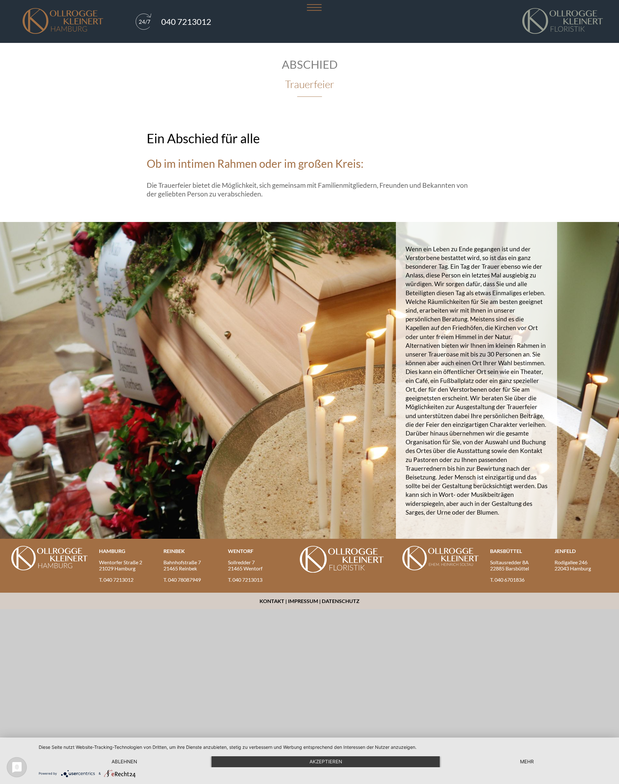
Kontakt (272, 601)
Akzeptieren (326, 762)
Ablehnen (124, 762)
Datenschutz (340, 601)
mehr (527, 762)
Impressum (303, 601)
